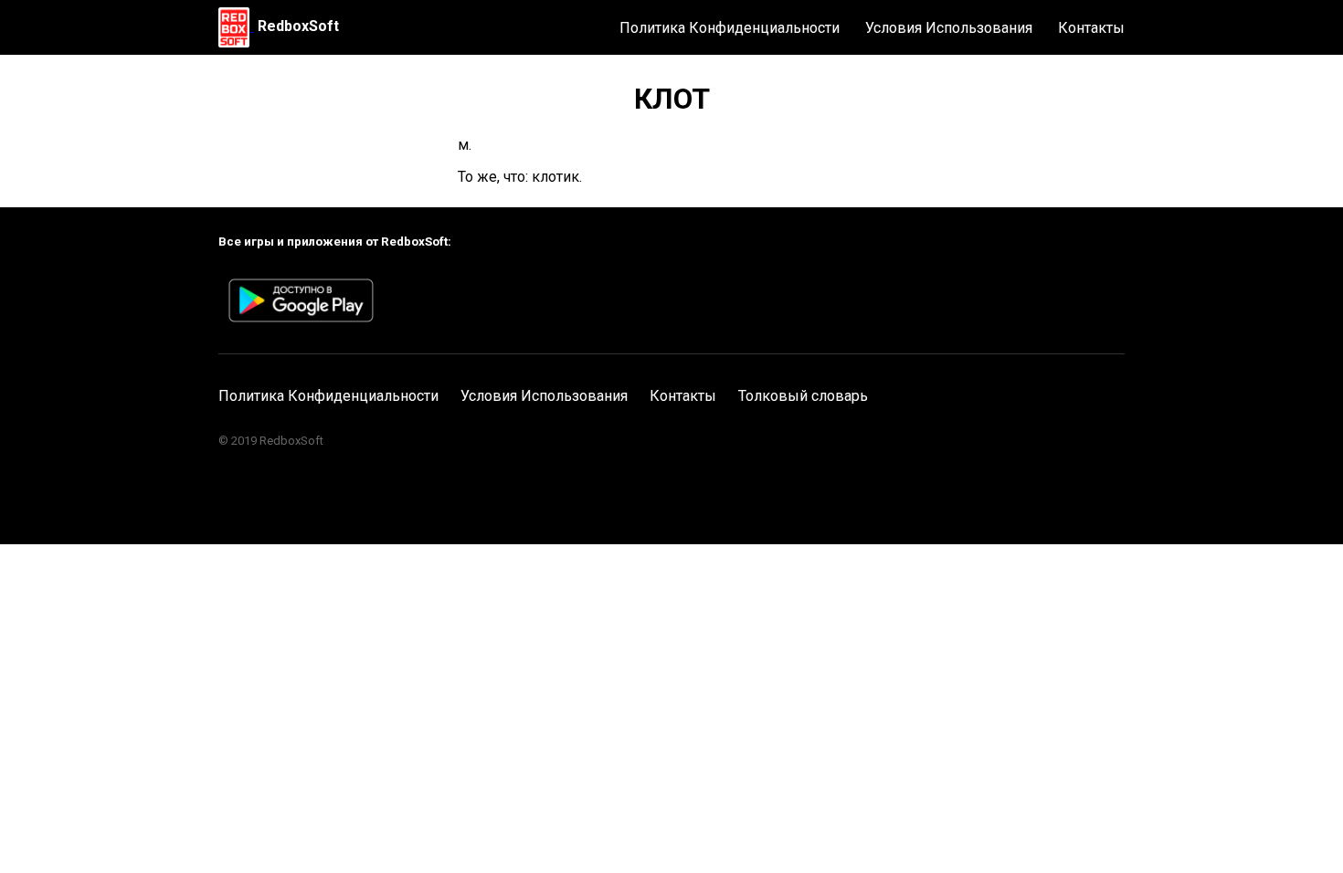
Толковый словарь (803, 396)
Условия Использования (948, 28)
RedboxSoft (298, 26)
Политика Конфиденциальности (729, 28)
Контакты (1091, 28)
